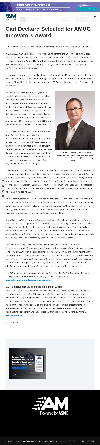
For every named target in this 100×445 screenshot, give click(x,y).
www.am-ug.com (13, 315)
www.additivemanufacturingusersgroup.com (27, 280)
